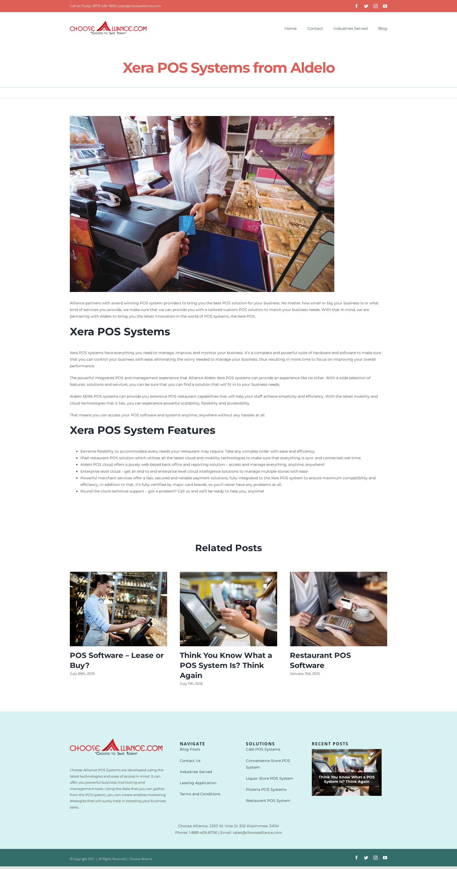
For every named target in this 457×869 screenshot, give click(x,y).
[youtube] (385, 6)
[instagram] (375, 6)
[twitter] (366, 6)
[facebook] (356, 6)
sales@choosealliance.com (139, 6)
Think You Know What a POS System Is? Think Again (226, 665)
